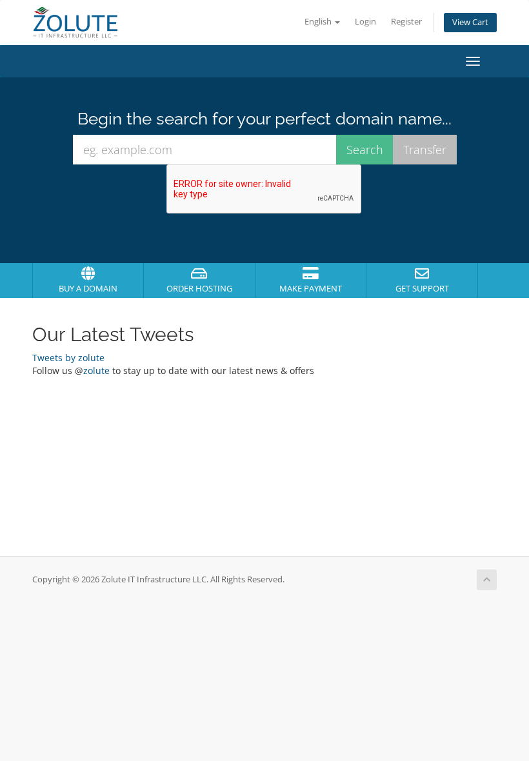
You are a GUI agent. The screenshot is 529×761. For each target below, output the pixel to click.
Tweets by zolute (68, 357)
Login (365, 21)
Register (406, 21)
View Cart (470, 22)
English (319, 21)
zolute (96, 370)
